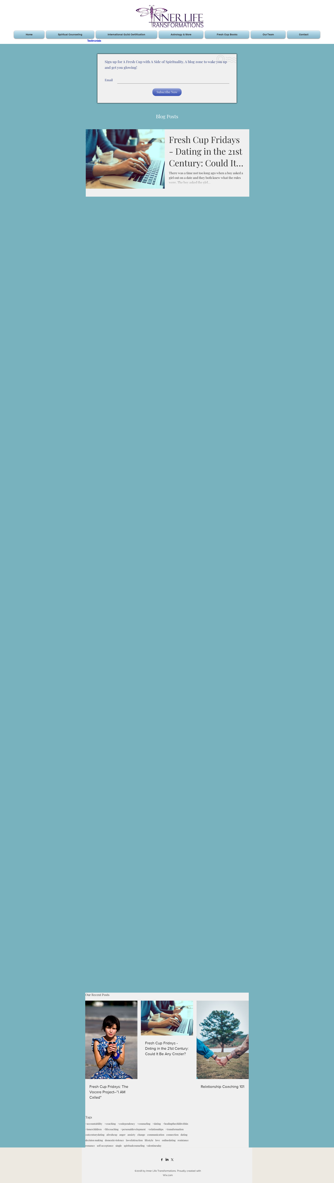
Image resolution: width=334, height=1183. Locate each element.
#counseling (143, 1123)
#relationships (155, 1129)
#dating (156, 1123)
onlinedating (169, 1140)
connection (172, 1134)
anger (122, 1134)
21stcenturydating (94, 1134)
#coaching (110, 1123)
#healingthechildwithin (175, 1123)
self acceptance (105, 1145)
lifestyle (149, 1140)
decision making (94, 1140)
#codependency (126, 1123)
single (119, 1145)
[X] (172, 1159)
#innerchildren (93, 1129)
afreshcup (111, 1134)
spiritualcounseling (134, 1145)
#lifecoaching (111, 1129)
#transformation (174, 1129)
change (141, 1134)
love (157, 1140)
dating (184, 1134)
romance (90, 1145)
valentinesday (154, 1145)
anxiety (131, 1134)
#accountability (93, 1123)
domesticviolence (114, 1140)
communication (155, 1134)
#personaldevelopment (133, 1129)
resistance (183, 1140)
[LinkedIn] (167, 1159)
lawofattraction (134, 1140)
